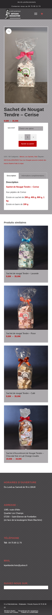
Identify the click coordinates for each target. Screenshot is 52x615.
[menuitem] (26, 2)
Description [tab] (11, 176)
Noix (35, 156)
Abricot (22, 156)
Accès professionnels (27, 2)
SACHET (11, 128)
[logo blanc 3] (21, 13)
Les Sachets (29, 156)
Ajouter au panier (27, 144)
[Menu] (35, 13)
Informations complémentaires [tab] (32, 176)
